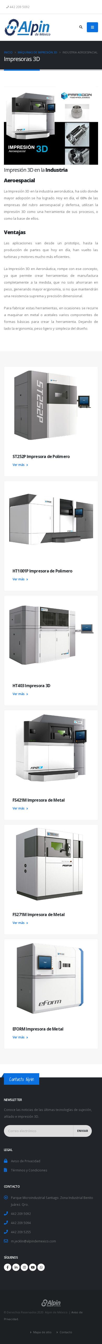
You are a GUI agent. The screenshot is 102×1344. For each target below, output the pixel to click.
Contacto (65, 1332)
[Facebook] (7, 1267)
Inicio (8, 52)
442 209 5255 (21, 1232)
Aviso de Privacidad (25, 1161)
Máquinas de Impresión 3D (37, 52)
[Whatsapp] (41, 1267)
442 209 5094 (21, 1223)
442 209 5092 (21, 1213)
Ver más (19, 464)
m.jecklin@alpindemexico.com (33, 1241)
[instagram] (24, 1267)
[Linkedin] (16, 1267)
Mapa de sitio (42, 1332)
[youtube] (32, 1267)
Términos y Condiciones (29, 1170)
